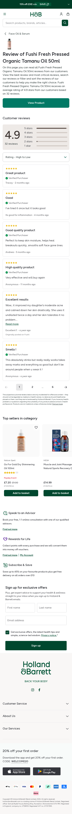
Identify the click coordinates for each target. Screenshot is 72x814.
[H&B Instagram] (33, 690)
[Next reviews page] (65, 387)
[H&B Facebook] (39, 690)
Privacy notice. (49, 635)
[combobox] (32, 23)
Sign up (36, 645)
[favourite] (36, 427)
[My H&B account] (61, 14)
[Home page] (36, 14)
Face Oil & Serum (19, 33)
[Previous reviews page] (6, 387)
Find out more (57, 404)
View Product (36, 102)
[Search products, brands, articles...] (65, 23)
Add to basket (21, 493)
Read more (12, 324)
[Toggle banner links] (68, 4)
